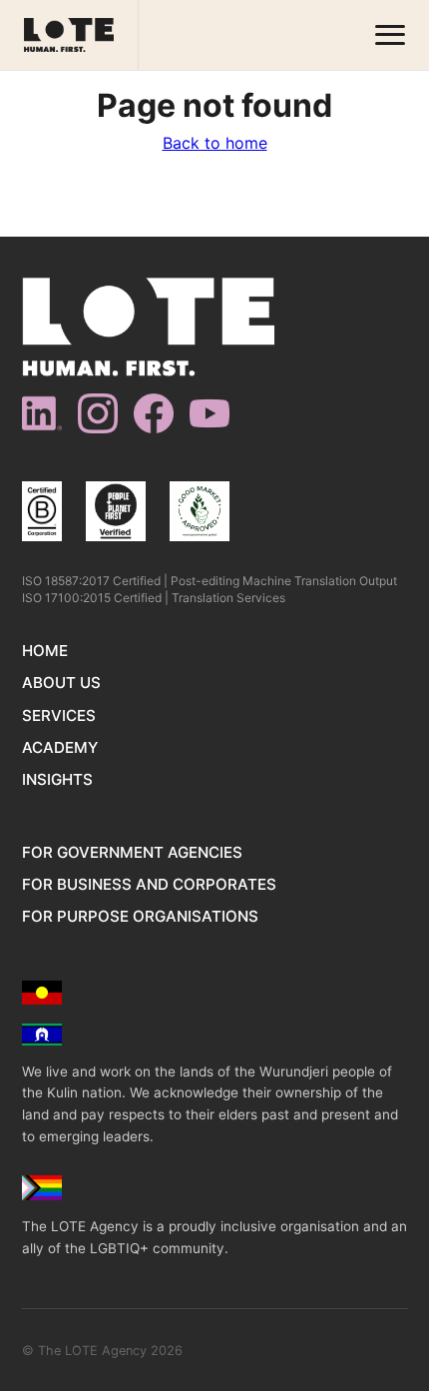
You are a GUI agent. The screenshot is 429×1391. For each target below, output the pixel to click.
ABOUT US (61, 682)
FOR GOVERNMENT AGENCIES (132, 852)
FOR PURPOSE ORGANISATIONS (140, 916)
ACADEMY (60, 747)
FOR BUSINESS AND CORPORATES (149, 884)
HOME (45, 650)
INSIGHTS (57, 779)
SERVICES (59, 715)
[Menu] (390, 35)
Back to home (215, 143)
